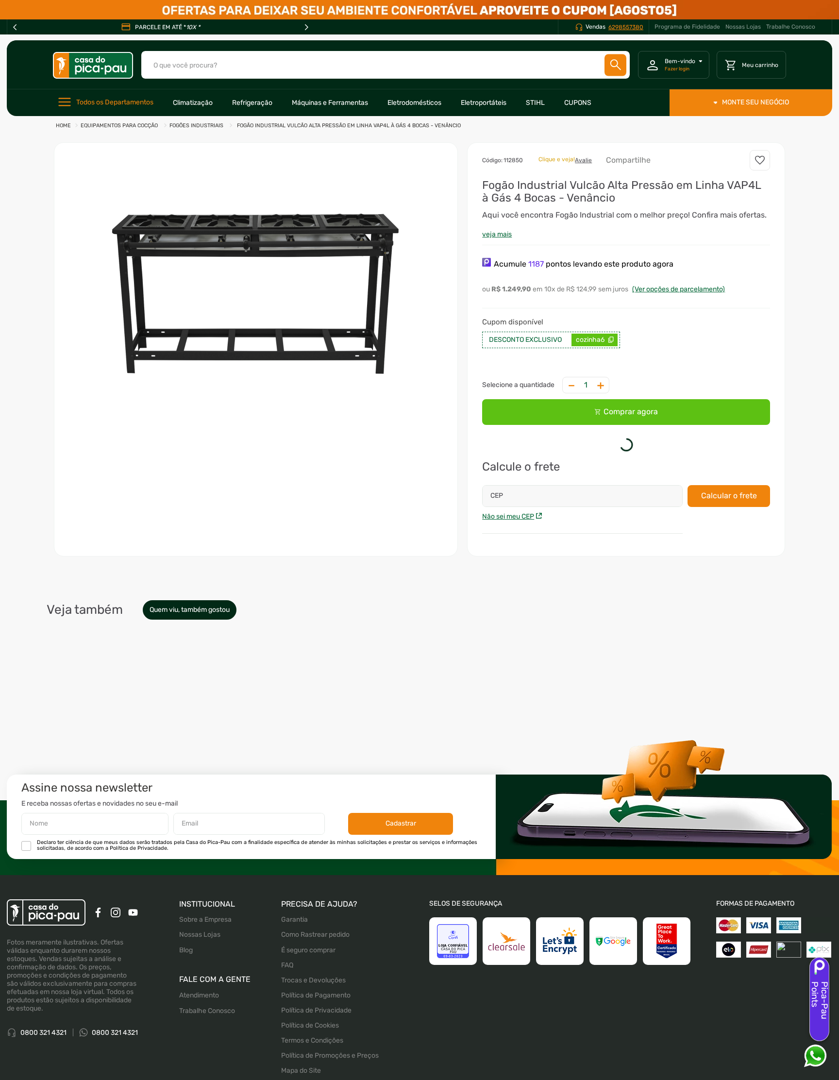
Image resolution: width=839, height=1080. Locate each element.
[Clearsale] (506, 1035)
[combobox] (385, 65)
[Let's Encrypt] (560, 1035)
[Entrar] (674, 65)
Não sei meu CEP (508, 518)
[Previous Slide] (15, 27)
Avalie (583, 160)
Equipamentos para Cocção (119, 125)
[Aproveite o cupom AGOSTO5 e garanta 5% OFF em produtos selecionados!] (419, 9)
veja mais (497, 234)
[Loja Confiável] (453, 1035)
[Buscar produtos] (615, 65)
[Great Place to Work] (666, 1035)
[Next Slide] (306, 27)
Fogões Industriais (196, 125)
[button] (255, 288)
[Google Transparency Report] (613, 1035)
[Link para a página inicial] (63, 126)
